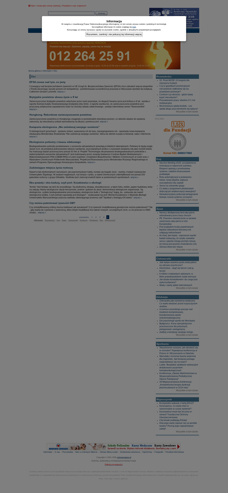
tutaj (134, 27)
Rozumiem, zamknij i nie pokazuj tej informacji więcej (114, 34)
